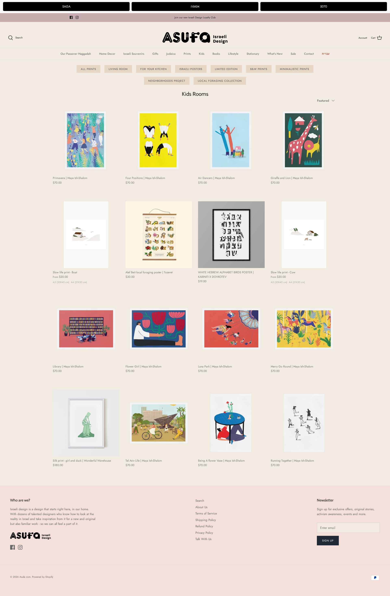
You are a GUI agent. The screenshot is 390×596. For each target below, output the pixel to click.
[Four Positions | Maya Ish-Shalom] (159, 140)
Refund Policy (204, 526)
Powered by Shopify (42, 577)
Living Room (118, 69)
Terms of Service (206, 513)
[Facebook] (71, 17)
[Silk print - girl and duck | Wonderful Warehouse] (86, 423)
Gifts (155, 54)
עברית (325, 54)
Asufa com (25, 577)
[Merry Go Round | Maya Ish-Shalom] (304, 328)
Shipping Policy (205, 520)
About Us (201, 507)
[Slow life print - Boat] (86, 234)
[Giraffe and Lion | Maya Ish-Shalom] (304, 140)
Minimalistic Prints (294, 69)
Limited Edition (226, 69)
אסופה (195, 6)
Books (216, 54)
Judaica (171, 54)
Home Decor (107, 54)
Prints (187, 54)
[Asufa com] (195, 38)
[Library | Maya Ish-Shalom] (86, 328)
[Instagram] (77, 17)
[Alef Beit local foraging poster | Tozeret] (159, 234)
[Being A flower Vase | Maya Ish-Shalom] (231, 423)
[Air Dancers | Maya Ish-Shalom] (231, 140)
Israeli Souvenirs (133, 54)
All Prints (88, 69)
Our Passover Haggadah (76, 54)
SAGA (66, 6)
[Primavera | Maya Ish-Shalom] (86, 140)
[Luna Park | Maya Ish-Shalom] (231, 328)
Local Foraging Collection (220, 81)
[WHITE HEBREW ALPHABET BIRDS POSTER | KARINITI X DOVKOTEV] (231, 234)
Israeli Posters (190, 69)
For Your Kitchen (153, 69)
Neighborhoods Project (166, 81)
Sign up (328, 541)
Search (199, 500)
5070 (323, 6)
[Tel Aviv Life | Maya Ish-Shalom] (159, 423)
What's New (275, 54)
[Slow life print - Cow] (304, 234)
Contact (309, 54)
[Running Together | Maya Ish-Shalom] (304, 423)
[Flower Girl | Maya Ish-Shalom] (159, 328)
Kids (201, 54)
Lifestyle (233, 54)
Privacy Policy (204, 533)
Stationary (253, 54)
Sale (293, 54)
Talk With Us (203, 539)
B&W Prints (258, 69)
